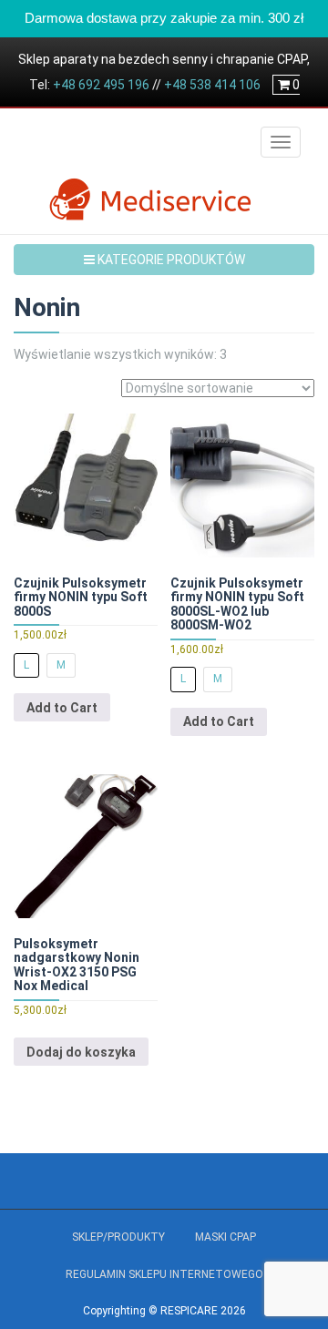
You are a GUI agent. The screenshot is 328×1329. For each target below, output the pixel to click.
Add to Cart (61, 707)
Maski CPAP (225, 1237)
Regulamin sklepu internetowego (164, 1274)
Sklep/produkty (118, 1237)
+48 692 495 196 (101, 84)
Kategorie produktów (170, 259)
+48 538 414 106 (212, 84)
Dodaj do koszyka (81, 1052)
